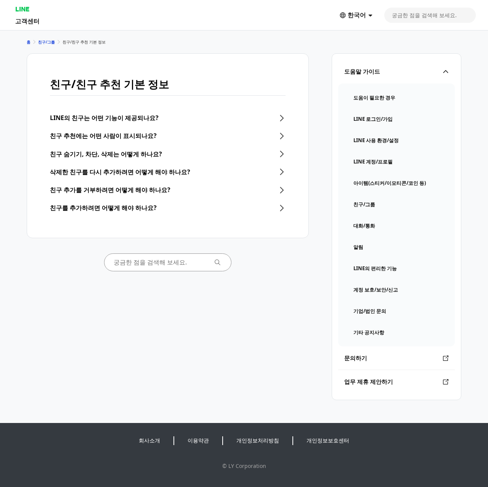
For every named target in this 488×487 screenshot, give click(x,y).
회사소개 (149, 440)
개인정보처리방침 (257, 440)
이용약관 (198, 440)
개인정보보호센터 (328, 440)
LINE (22, 9)
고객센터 (27, 21)
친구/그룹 (46, 42)
